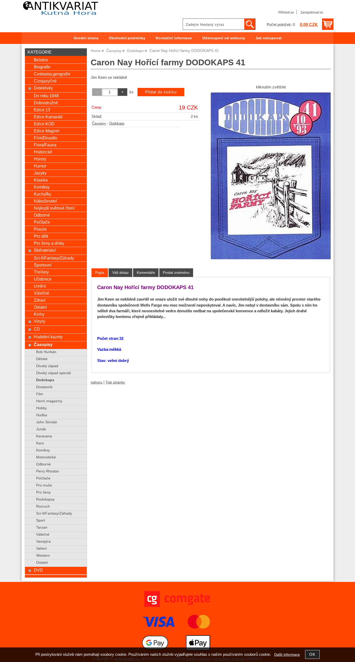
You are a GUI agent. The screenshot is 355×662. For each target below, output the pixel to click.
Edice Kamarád (48, 116)
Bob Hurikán (46, 352)
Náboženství (45, 201)
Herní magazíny (49, 401)
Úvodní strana (86, 38)
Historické (43, 152)
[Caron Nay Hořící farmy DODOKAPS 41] (271, 176)
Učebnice (42, 279)
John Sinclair (46, 422)
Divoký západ (47, 366)
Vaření (41, 548)
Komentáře (146, 272)
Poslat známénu (176, 272)
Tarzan (41, 527)
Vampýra (43, 541)
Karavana (44, 436)
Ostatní (40, 307)
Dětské (42, 359)
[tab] (99, 272)
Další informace (287, 655)
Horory (40, 159)
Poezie (40, 229)
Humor (40, 166)
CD (37, 329)
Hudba (41, 415)
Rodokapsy (45, 499)
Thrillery (41, 272)
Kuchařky (42, 194)
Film (39, 394)
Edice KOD (44, 123)
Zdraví (39, 300)
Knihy (39, 314)
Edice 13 (42, 109)
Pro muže (44, 485)
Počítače (42, 222)
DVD (38, 570)
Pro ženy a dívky (49, 243)
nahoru (96, 382)
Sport (40, 520)
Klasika (41, 180)
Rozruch (43, 506)
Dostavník (44, 387)
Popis (99, 272)
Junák (41, 429)
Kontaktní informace (174, 38)
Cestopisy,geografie (52, 74)
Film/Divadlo (45, 137)
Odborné (42, 215)
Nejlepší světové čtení (54, 208)
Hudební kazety (48, 336)
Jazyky (40, 173)
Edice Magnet (46, 130)
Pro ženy (43, 492)
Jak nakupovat (268, 38)
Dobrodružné (46, 102)
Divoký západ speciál (53, 373)
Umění (40, 286)
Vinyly (39, 321)
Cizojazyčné (45, 81)
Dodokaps (116, 123)
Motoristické (46, 457)
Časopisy (99, 123)
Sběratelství (45, 250)
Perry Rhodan (47, 471)
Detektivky (43, 88)
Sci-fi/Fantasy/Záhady (54, 258)
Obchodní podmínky (127, 38)
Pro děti (41, 236)
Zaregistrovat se (311, 12)
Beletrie (41, 59)
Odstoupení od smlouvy (223, 38)
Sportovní (42, 265)
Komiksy (42, 187)
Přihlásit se (286, 12)
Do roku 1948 (46, 95)
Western (43, 555)
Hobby (41, 408)
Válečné (41, 293)
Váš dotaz (120, 272)
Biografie (42, 66)
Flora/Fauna (45, 144)
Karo (40, 443)
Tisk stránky (115, 382)
